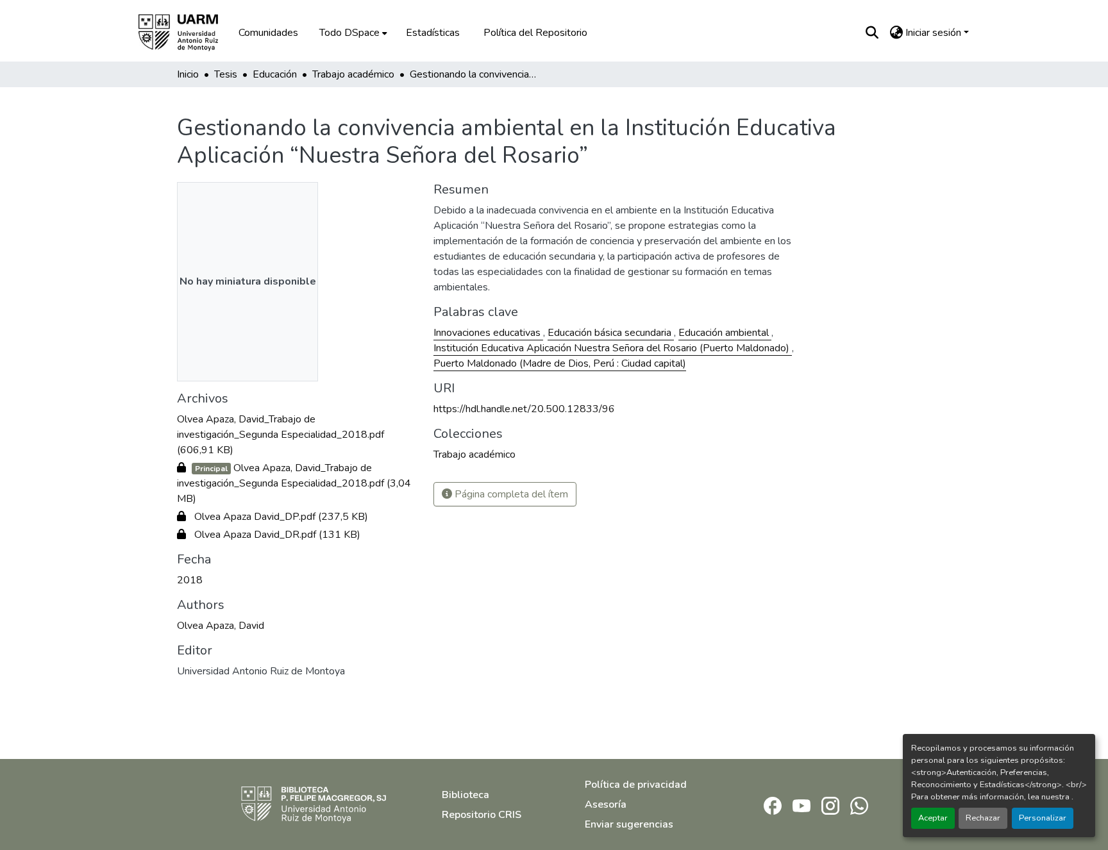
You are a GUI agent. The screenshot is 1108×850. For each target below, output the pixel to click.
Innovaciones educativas (488, 333)
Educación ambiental (724, 333)
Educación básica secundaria (611, 333)
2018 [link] (190, 580)
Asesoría (605, 804)
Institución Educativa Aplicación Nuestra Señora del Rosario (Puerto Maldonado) (612, 348)
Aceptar (933, 818)
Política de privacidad (636, 785)
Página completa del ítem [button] (510, 494)
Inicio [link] (188, 74)
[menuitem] (352, 32)
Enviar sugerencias (629, 824)
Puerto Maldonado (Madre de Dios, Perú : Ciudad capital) (559, 363)
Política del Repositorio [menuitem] (535, 33)
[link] (297, 435)
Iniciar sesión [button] (934, 33)
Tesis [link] (225, 74)
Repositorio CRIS (481, 815)
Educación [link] (275, 74)
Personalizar (1042, 818)
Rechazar (983, 818)
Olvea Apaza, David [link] (220, 626)
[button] (187, 32)
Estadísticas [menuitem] (433, 33)
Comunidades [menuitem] (268, 33)
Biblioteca (465, 795)
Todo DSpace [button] (349, 33)
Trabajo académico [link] (353, 74)
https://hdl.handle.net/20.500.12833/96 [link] (524, 409)
